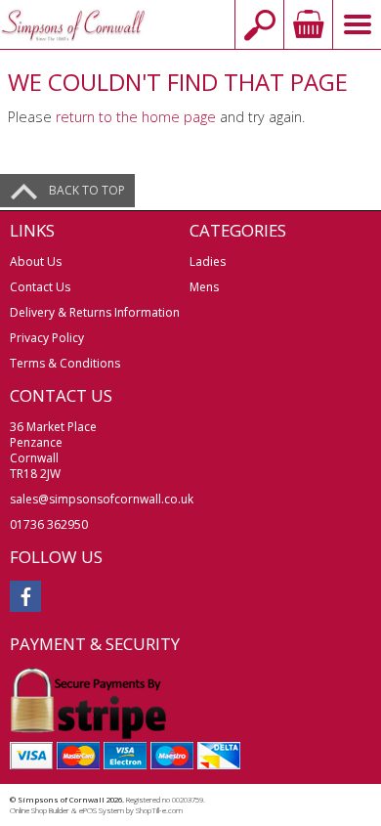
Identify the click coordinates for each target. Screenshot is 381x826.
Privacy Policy (47, 337)
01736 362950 (49, 524)
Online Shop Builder (39, 810)
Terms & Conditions (65, 363)
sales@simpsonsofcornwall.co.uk (101, 499)
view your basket (307, 24)
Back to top (87, 190)
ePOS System (101, 810)
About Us (36, 261)
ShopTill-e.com (159, 810)
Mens (204, 287)
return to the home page (136, 117)
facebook (25, 596)
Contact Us (40, 287)
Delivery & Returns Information (95, 312)
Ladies (208, 261)
